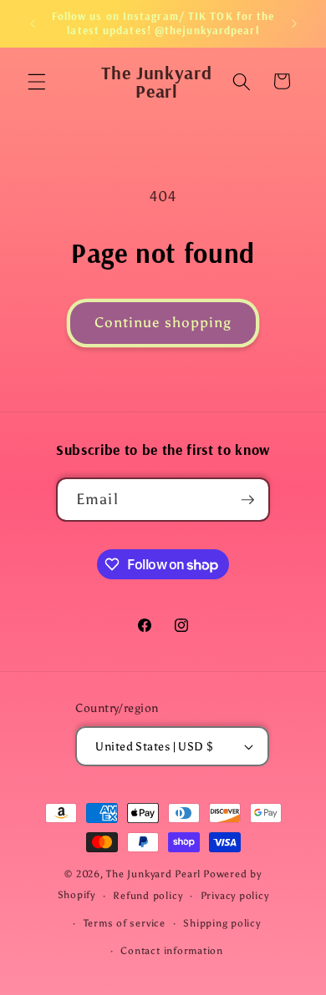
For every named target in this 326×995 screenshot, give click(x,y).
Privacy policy (235, 896)
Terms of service (125, 923)
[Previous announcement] (32, 23)
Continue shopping (163, 322)
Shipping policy (222, 923)
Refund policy (147, 896)
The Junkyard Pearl (153, 874)
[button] (37, 81)
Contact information (171, 951)
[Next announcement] (294, 23)
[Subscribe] (248, 500)
